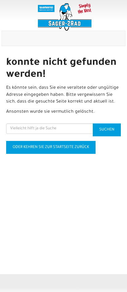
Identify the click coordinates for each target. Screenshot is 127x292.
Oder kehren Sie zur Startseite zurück (51, 147)
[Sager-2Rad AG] (64, 17)
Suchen (106, 130)
